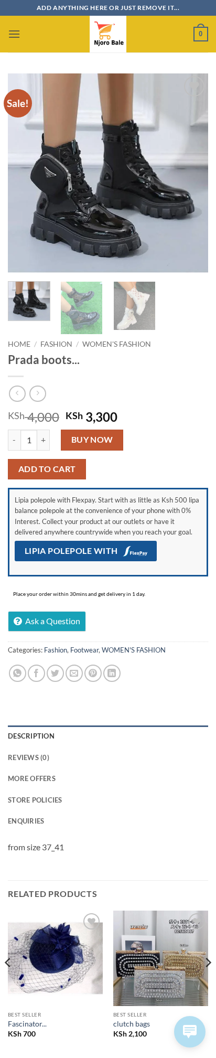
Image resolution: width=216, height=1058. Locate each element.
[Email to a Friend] (74, 673)
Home (19, 344)
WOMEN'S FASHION (116, 344)
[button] (14, 34)
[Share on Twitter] (55, 673)
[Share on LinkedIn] (112, 673)
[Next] (190, 174)
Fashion (56, 344)
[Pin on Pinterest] (93, 673)
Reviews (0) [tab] (28, 757)
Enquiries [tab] (26, 821)
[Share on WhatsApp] (17, 673)
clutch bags (131, 1024)
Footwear (84, 650)
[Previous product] (37, 394)
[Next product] (17, 394)
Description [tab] (31, 736)
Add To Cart (47, 469)
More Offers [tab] (32, 778)
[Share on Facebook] (36, 673)
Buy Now (92, 439)
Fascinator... (27, 1024)
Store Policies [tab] (35, 800)
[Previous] (25, 174)
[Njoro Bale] (108, 34)
